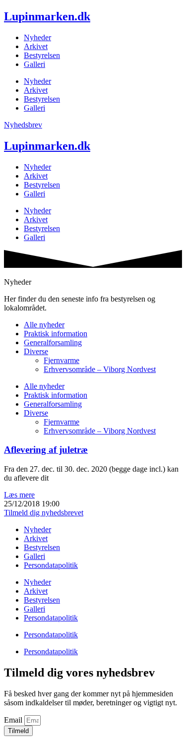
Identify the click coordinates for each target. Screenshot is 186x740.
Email (14, 720)
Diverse (36, 351)
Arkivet (36, 46)
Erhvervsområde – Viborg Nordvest (100, 369)
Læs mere (19, 495)
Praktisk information (55, 333)
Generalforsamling (53, 342)
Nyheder (37, 37)
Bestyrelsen (42, 55)
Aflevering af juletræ (46, 449)
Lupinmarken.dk (47, 16)
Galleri (34, 64)
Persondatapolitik (51, 565)
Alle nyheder (44, 324)
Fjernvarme (61, 360)
